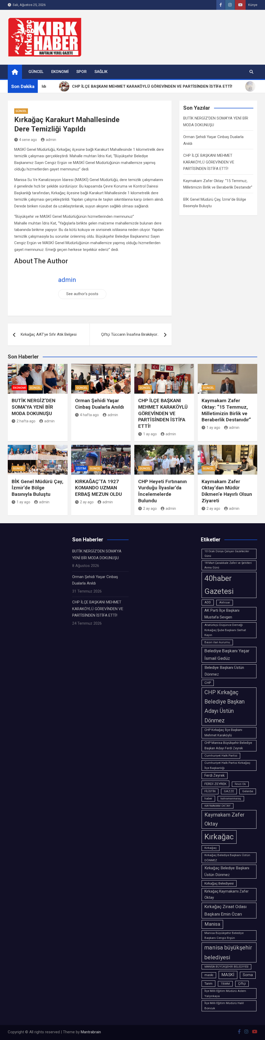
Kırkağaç (210, 848)
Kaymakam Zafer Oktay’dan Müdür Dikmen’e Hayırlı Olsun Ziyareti (227, 491)
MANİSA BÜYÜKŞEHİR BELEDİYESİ (226, 966)
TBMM (225, 983)
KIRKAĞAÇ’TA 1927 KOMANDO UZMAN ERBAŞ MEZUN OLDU (98, 487)
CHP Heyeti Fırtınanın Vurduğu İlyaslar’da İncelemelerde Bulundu (162, 491)
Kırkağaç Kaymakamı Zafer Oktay (226, 894)
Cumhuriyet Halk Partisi (220, 755)
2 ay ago (87, 502)
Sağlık (100, 71)
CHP (207, 683)
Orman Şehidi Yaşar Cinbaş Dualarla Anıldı (99, 404)
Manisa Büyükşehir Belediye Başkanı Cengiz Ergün (224, 935)
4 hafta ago (89, 415)
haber (208, 798)
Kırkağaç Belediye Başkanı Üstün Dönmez (226, 871)
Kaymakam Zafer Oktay (224, 819)
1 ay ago (150, 434)
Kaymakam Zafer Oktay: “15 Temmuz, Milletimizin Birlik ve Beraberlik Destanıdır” (226, 410)
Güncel (35, 71)
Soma (248, 975)
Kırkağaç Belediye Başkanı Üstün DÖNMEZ (227, 857)
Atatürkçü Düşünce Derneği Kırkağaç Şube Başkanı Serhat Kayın (225, 630)
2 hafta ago (26, 421)
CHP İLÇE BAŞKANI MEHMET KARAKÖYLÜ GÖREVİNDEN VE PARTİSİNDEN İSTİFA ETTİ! (208, 162)
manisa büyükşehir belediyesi (228, 952)
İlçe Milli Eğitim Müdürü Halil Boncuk (224, 1005)
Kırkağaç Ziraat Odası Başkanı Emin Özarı (225, 910)
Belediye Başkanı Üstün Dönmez (224, 671)
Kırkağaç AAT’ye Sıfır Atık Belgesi (49, 334)
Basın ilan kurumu (217, 642)
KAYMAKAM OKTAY (217, 805)
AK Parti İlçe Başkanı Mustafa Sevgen (221, 613)
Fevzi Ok (240, 784)
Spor (81, 71)
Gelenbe (247, 791)
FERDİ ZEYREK (215, 784)
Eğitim (81, 468)
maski (208, 975)
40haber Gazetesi (219, 585)
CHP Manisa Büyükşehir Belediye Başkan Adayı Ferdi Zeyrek (228, 745)
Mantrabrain (91, 1032)
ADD (207, 602)
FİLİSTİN (210, 791)
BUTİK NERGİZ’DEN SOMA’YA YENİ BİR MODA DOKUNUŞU (33, 407)
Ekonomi (60, 71)
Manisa (212, 924)
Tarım (208, 983)
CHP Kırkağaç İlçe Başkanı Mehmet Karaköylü (223, 732)
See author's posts (82, 293)
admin (51, 140)
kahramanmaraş (230, 798)
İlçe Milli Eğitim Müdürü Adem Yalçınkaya (225, 993)
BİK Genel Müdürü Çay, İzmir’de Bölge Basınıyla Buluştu (37, 487)
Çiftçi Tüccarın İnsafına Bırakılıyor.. (130, 334)
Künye (252, 5)
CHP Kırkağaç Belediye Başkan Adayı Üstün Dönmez (224, 706)
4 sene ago (28, 140)
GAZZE (229, 791)
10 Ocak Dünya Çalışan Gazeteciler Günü (226, 554)
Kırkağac (219, 836)
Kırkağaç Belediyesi (219, 883)
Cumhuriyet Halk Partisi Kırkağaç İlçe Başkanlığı (227, 765)
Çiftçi (242, 983)
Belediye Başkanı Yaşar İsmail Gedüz (226, 654)
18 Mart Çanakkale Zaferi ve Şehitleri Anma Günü (228, 565)
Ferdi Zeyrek (214, 775)
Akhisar (224, 602)
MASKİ (228, 974)
